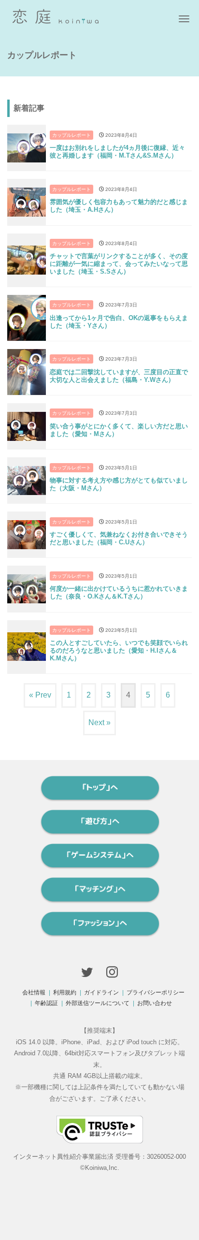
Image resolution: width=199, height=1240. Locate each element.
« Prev (40, 695)
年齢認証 (46, 1003)
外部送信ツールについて (97, 1003)
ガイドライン (101, 992)
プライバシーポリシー (156, 992)
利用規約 (64, 992)
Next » (99, 722)
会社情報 (33, 992)
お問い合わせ (154, 1003)
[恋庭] (55, 15)
